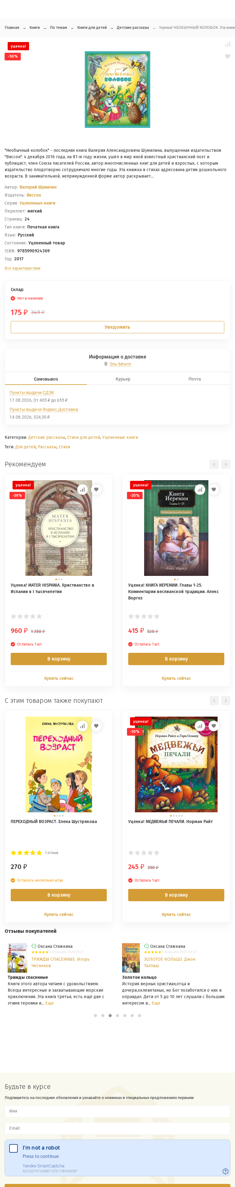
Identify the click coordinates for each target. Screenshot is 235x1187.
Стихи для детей (83, 437)
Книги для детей (92, 27)
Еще (49, 1003)
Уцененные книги (37, 203)
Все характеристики (22, 268)
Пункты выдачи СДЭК (31, 392)
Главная (12, 27)
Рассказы (47, 447)
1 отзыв (51, 852)
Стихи (64, 447)
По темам (58, 27)
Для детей (25, 447)
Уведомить (117, 327)
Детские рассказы (133, 27)
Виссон (34, 195)
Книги (34, 27)
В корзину (58, 659)
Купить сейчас (58, 678)
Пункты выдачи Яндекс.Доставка (43, 409)
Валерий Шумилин (38, 187)
